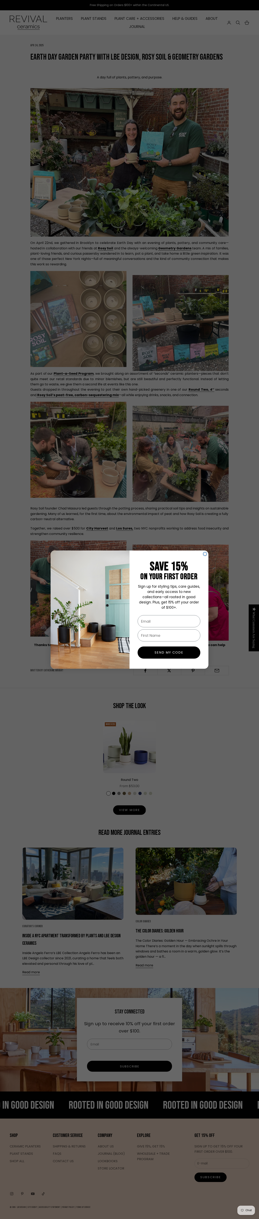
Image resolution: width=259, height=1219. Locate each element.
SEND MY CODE (169, 652)
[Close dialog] (205, 554)
